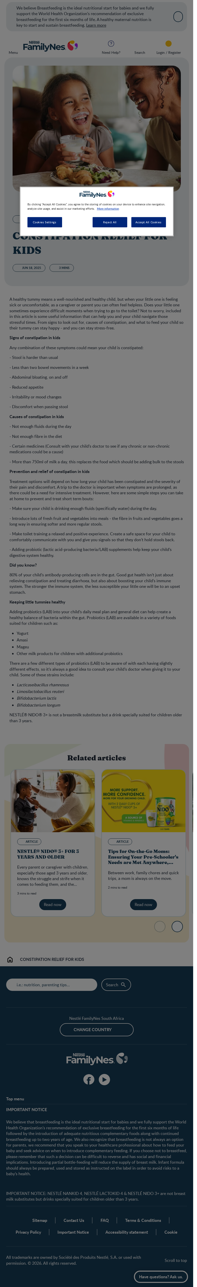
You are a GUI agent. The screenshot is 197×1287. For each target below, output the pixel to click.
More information (108, 208)
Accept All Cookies (148, 222)
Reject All (110, 222)
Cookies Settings (44, 222)
